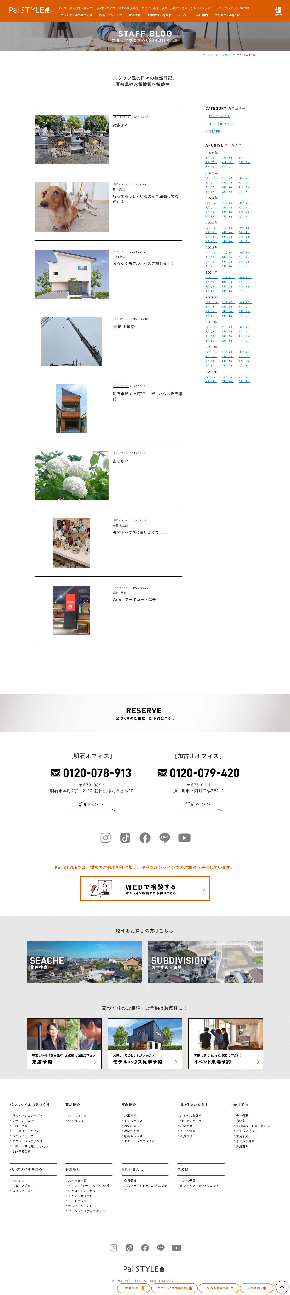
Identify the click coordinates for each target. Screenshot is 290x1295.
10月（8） (245, 327)
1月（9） (244, 315)
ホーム (206, 54)
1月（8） (244, 365)
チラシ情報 (188, 1131)
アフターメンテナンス (27, 1141)
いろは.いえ (76, 1120)
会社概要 (242, 1115)
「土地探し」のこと (26, 1131)
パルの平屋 (188, 1180)
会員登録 (186, 1136)
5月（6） (228, 187)
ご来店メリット (247, 1131)
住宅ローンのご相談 (82, 1190)
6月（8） (211, 236)
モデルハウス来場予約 (139, 1141)
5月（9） (228, 311)
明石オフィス (219, 116)
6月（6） (211, 211)
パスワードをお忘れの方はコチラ (145, 1187)
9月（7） (211, 182)
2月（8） (228, 315)
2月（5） (228, 291)
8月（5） (211, 157)
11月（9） (228, 327)
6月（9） (211, 311)
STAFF (214, 131)
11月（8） (228, 252)
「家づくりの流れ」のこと (30, 1146)
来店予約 (242, 1136)
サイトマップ (77, 1201)
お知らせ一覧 (77, 1180)
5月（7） (211, 162)
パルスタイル (77, 1115)
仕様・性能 (20, 1125)
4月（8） (244, 311)
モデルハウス (133, 1120)
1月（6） (227, 166)
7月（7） (244, 207)
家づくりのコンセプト (27, 1115)
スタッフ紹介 (21, 1185)
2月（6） (211, 166)
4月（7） (244, 211)
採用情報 (242, 1146)
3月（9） (211, 315)
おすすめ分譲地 (191, 1115)
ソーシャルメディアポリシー (88, 1211)
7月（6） (228, 157)
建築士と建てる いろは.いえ (200, 1185)
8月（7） (228, 182)
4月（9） (244, 336)
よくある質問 (245, 1141)
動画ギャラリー (135, 1136)
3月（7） (244, 162)
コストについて (23, 1136)
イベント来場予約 (80, 1195)
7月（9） (244, 306)
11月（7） (228, 277)
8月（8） (228, 306)
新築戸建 (186, 1125)
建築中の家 (132, 1131)
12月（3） (212, 302)
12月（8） (211, 178)
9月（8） (211, 306)
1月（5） (244, 266)
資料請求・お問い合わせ (253, 1125)
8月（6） (228, 232)
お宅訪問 (130, 1125)
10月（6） (245, 178)
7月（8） (228, 381)
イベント (184, 15)
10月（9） (245, 351)
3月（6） (211, 241)
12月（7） (211, 202)
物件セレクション (192, 1120)
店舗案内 (242, 1120)
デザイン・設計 (23, 1120)
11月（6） (228, 178)
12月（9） (211, 376)
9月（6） (211, 232)
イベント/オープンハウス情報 (88, 1185)
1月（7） (244, 191)
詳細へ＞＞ (92, 804)
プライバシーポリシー (83, 1206)
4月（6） (228, 162)
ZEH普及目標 (21, 1151)
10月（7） (245, 277)
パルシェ (18, 1180)
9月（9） (211, 331)
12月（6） (211, 227)
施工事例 (130, 1115)
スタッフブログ (222, 54)
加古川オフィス (221, 124)
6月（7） (244, 157)
